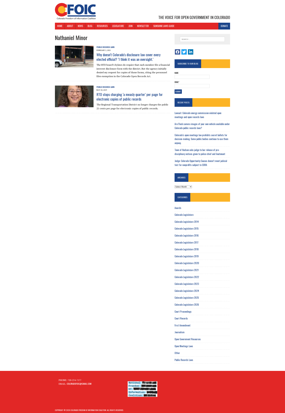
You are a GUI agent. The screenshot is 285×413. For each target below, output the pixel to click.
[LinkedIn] (190, 52)
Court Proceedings (183, 311)
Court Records (181, 318)
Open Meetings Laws (184, 346)
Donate (224, 26)
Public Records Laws (105, 47)
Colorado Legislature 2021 (187, 270)
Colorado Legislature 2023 (187, 284)
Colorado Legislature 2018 (187, 249)
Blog (90, 26)
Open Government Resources (188, 339)
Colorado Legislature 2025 (187, 297)
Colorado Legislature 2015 (187, 228)
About (70, 26)
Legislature (118, 26)
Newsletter (143, 26)
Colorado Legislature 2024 (187, 291)
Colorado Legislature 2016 (187, 235)
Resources (102, 26)
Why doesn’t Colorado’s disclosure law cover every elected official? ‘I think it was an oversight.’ (128, 57)
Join (130, 26)
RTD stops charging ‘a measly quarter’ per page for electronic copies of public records (129, 97)
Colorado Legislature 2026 (187, 304)
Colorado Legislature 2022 (187, 277)
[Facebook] (177, 52)
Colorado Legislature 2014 (187, 221)
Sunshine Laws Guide (163, 26)
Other (177, 353)
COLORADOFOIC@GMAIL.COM (79, 383)
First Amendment (182, 325)
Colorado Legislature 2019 (187, 256)
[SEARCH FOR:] (202, 39)
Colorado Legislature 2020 (187, 263)
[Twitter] (184, 52)
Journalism (180, 332)
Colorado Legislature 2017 (186, 242)
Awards (178, 208)
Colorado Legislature (184, 215)
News (80, 26)
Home (59, 26)
